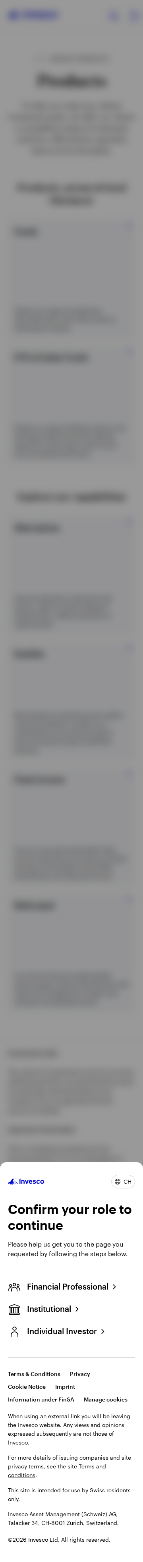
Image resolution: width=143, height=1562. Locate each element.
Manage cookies (106, 1399)
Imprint (65, 1386)
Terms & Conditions (34, 1373)
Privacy (80, 1373)
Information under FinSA (41, 1399)
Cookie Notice (27, 1386)
